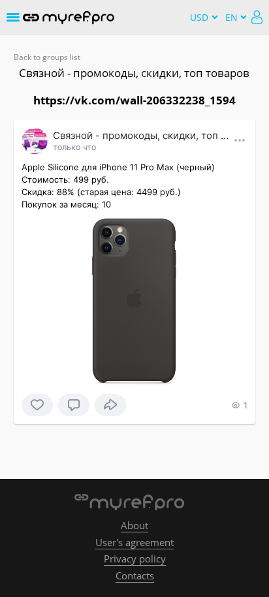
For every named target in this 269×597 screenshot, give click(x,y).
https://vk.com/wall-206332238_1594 (134, 100)
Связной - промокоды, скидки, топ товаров (134, 72)
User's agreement (134, 542)
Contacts (135, 575)
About (134, 525)
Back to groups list (47, 57)
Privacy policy (135, 558)
